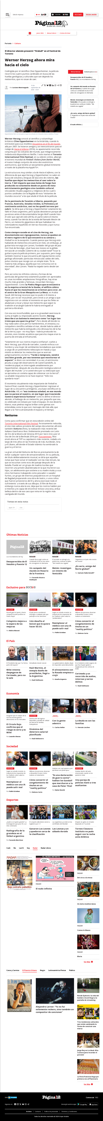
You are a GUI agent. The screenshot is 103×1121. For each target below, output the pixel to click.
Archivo (29, 1111)
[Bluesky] (23, 1104)
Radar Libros (46, 848)
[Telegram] (28, 1104)
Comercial (90, 1097)
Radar (35, 848)
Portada (8, 43)
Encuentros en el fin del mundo (46, 144)
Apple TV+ (12, 508)
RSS (96, 1097)
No (15, 848)
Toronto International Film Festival (21, 423)
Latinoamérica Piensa (57, 970)
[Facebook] (15, 1104)
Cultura (17, 43)
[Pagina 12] (51, 24)
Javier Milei (40, 33)
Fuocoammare (45, 436)
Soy (28, 848)
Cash (8, 848)
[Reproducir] (53, 14)
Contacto (38, 1111)
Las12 (21, 848)
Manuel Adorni (51, 33)
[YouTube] (26, 1104)
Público (72, 970)
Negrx (42, 970)
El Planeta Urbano (29, 970)
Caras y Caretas (12, 970)
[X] (20, 1104)
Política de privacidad (51, 1111)
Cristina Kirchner (65, 33)
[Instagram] (18, 1104)
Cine (21, 508)
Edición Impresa (18, 15)
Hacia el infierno (21, 149)
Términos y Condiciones (69, 1111)
